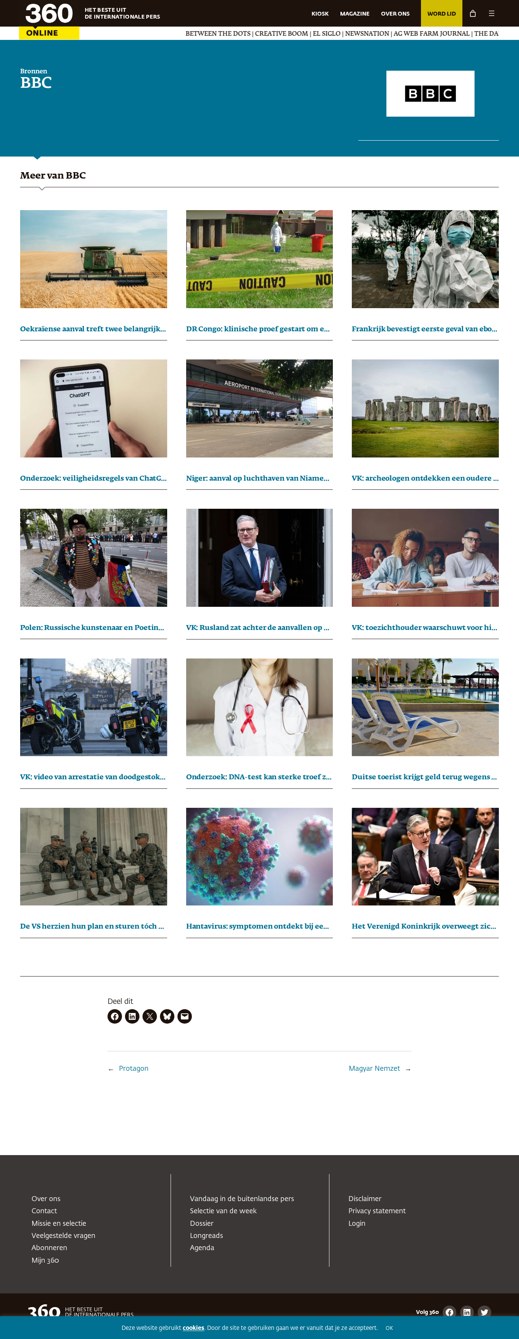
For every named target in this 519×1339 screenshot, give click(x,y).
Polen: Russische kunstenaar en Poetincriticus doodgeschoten (93, 628)
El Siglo (279, 34)
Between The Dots (170, 34)
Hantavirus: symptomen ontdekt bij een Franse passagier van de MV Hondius (259, 926)
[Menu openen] (491, 13)
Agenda (202, 1248)
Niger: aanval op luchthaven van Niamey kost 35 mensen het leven (259, 478)
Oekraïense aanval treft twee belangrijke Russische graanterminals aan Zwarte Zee (93, 329)
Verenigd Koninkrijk (48, 109)
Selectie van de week (223, 1211)
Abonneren (49, 1248)
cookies (193, 1328)
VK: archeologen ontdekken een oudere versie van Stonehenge (425, 478)
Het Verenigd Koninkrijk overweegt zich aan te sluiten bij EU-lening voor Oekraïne (425, 926)
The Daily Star (452, 34)
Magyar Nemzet (374, 1068)
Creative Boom (233, 34)
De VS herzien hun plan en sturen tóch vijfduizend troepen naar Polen (93, 926)
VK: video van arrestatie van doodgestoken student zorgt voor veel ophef (93, 777)
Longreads (206, 1236)
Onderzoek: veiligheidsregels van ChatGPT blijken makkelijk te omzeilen (93, 478)
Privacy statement (377, 1211)
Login (357, 1223)
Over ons (46, 1199)
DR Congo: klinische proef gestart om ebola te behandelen (259, 329)
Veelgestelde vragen (63, 1236)
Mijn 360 (45, 1260)
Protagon (134, 1068)
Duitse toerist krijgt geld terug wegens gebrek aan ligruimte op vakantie (425, 777)
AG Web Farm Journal (384, 34)
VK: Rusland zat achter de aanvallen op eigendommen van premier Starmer (259, 628)
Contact (44, 1211)
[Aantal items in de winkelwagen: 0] (472, 13)
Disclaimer (364, 1199)
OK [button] (389, 1328)
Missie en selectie (59, 1223)
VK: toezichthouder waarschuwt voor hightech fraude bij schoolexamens (425, 628)
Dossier (202, 1223)
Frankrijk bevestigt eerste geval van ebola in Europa (425, 329)
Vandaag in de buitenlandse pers (242, 1199)
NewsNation (319, 34)
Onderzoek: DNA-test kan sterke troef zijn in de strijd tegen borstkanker (259, 777)
